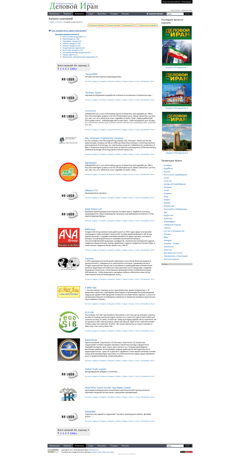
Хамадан (168, 240)
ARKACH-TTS (91, 190)
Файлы (118, 81)
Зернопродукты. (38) (70, 39)
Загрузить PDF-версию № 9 (177, 153)
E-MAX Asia (90, 287)
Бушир (167, 171)
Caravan (89, 258)
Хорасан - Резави (171, 243)
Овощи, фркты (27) (70, 55)
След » (73, 68)
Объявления (145, 81)
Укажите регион (156, 14)
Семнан (167, 227)
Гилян (166, 177)
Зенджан (168, 187)
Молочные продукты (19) (72, 50)
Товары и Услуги (127, 81)
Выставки (102, 14)
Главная (51, 22)
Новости (67, 14)
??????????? (90, 111)
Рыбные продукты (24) (71, 43)
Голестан (168, 181)
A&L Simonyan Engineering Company (104, 138)
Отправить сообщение (107, 81)
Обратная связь (186, 10)
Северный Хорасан (172, 224)
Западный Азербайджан (175, 184)
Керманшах (169, 206)
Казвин (167, 199)
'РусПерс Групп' (93, 92)
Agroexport (90, 162)
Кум (165, 212)
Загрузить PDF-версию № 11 (176, 67)
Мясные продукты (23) (71, 46)
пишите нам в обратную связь (102, 452)
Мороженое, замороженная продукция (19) (80, 57)
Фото (152, 81)
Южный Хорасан (171, 259)
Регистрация (186, 2)
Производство (128, 25)
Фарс (166, 237)
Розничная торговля (96, 25)
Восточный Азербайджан (175, 174)
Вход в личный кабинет (171, 2)
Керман (167, 202)
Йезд (166, 196)
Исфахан (168, 193)
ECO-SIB (89, 312)
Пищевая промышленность (67, 34)
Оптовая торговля (113, 25)
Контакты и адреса (91, 81)
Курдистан (168, 215)
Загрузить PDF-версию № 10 (176, 108)
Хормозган (169, 246)
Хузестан (168, 249)
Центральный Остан (173, 253)
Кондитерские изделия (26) (73, 48)
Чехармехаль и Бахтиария (176, 256)
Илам (166, 190)
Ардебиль (168, 168)
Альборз (168, 165)
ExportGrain (91, 339)
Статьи (137, 81)
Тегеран (167, 234)
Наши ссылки (175, 10)
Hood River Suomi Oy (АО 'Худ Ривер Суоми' (108, 387)
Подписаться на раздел (147, 25)
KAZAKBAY (90, 411)
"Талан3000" (91, 74)
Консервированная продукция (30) (76, 52)
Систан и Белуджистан (174, 231)
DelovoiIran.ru (94, 450)
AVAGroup (90, 229)
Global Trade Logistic (95, 369)
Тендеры (114, 14)
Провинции (54, 14)
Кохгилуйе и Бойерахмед (175, 209)
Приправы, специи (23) (71, 41)
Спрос (91, 14)
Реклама (125, 14)
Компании (79, 14)
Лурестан (168, 218)
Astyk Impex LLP (93, 208)
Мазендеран (169, 221)
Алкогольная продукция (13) (74, 37)
